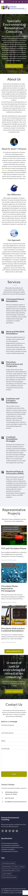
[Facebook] (2, 831)
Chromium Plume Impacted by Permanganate (9, 588)
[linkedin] (22, 1)
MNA (4, 607)
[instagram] (13, 1)
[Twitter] (6, 831)
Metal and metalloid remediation (10, 529)
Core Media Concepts (7, 892)
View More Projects (14, 651)
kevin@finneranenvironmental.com (16, 801)
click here (4, 170)
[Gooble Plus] (13, 831)
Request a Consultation (14, 66)
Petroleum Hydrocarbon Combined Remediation (13, 629)
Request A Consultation (14, 691)
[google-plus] (16, 1)
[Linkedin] (16, 831)
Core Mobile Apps (20, 892)
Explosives (22, 866)
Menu (2, 2)
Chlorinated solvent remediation (10, 527)
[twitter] (19, 1)
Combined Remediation (8, 564)
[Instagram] (9, 831)
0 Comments (13, 560)
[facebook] (25, 1)
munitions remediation (6, 873)
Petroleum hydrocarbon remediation (11, 531)
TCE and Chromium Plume (13, 548)
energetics (16, 866)
